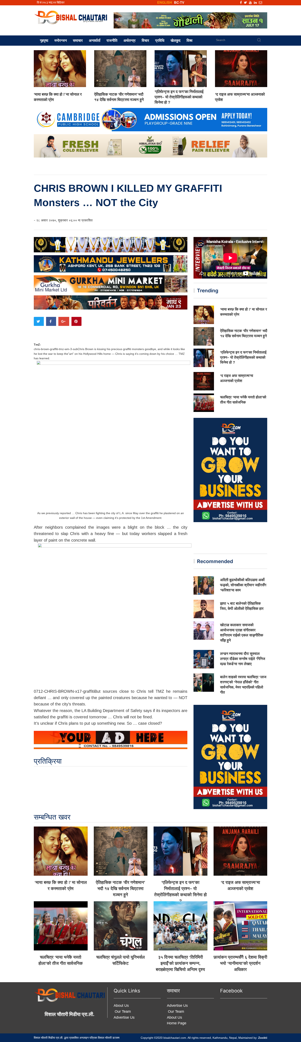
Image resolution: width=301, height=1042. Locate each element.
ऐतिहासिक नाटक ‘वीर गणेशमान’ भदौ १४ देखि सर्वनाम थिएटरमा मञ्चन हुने (120, 888)
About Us (121, 1005)
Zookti (262, 1037)
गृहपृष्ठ (44, 41)
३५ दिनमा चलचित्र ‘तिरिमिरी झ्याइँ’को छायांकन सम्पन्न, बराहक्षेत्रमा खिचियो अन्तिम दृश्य (180, 963)
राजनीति (111, 41)
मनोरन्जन (60, 41)
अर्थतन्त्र (129, 41)
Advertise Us (124, 1017)
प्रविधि (159, 41)
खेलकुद (175, 41)
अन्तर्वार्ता (94, 41)
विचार (145, 41)
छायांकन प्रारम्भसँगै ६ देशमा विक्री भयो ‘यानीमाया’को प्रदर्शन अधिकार (240, 963)
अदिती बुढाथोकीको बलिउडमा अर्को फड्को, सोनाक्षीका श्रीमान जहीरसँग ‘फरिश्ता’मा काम (243, 585)
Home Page (176, 1023)
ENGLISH (164, 2)
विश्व (189, 41)
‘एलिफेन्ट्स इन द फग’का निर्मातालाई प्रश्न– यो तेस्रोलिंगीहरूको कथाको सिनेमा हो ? (179, 97)
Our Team (122, 1011)
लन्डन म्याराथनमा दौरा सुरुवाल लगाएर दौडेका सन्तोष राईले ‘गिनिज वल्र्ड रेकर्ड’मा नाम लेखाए (242, 659)
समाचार (78, 41)
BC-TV (179, 2)
